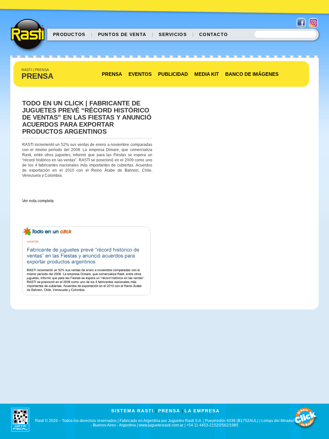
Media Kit (206, 74)
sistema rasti (132, 410)
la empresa (202, 410)
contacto (213, 34)
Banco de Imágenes (252, 74)
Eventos (140, 74)
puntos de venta (122, 34)
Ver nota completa (38, 201)
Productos (69, 34)
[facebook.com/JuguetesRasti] (301, 22)
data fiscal (20, 420)
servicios (173, 34)
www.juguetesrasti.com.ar (161, 425)
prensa (169, 410)
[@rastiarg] (313, 22)
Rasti (29, 35)
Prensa (112, 74)
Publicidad (173, 74)
